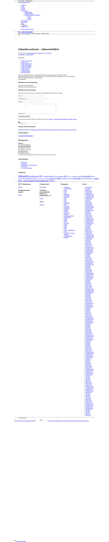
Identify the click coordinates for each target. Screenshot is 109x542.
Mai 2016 (87, 327)
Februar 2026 (88, 191)
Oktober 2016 (88, 320)
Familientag (74, 176)
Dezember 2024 (89, 206)
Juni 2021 (87, 256)
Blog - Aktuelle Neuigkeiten (25, 32)
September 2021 (89, 251)
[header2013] (24, 2)
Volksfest (52, 181)
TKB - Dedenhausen (86, 178)
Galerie (23, 8)
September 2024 (89, 210)
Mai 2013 (87, 379)
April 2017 (88, 312)
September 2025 (89, 197)
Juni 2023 (87, 226)
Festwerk (80, 176)
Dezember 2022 (89, 234)
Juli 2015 (87, 342)
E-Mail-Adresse (22, 98)
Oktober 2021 (88, 250)
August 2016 (88, 323)
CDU (40, 176)
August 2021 (88, 253)
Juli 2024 (87, 211)
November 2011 (89, 405)
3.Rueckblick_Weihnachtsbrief (26, 54)
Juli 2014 (87, 359)
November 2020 (89, 261)
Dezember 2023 (89, 218)
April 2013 (88, 380)
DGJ (65, 176)
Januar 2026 (88, 193)
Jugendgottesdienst (40, 178)
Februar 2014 (88, 366)
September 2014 (89, 356)
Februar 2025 (88, 203)
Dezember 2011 (89, 403)
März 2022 (88, 243)
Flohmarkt (93, 176)
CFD (43, 176)
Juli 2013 (87, 376)
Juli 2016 (87, 325)
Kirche (51, 178)
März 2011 (88, 415)
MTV (59, 178)
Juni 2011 (87, 412)
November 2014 (89, 353)
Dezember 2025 (89, 194)
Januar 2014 (88, 368)
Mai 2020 (87, 267)
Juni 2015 (87, 343)
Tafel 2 (29, 18)
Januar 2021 (88, 260)
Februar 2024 (88, 216)
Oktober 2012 (88, 389)
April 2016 (88, 329)
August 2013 (88, 375)
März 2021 (88, 257)
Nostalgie (64, 178)
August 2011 (88, 409)
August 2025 (88, 198)
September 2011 (89, 408)
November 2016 (89, 319)
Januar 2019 (88, 287)
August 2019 (88, 279)
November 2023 (89, 220)
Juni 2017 (87, 309)
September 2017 (89, 306)
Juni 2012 (87, 395)
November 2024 (89, 207)
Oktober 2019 (88, 276)
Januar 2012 (88, 402)
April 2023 (88, 228)
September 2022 (89, 237)
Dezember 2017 (89, 303)
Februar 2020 (88, 270)
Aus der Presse (33, 176)
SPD (79, 178)
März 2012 (88, 399)
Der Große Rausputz (26, 168)
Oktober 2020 (88, 263)
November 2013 (89, 370)
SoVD (75, 178)
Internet (34, 178)
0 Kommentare (32, 53)
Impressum (24, 22)
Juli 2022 (87, 240)
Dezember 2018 (89, 289)
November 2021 (89, 249)
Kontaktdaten (24, 20)
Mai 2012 (87, 396)
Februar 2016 (88, 332)
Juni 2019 (87, 280)
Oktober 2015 (88, 337)
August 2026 (88, 187)
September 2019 (89, 277)
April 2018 (88, 297)
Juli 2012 (87, 393)
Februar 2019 (88, 286)
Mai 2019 (87, 282)
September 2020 (89, 264)
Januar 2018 (88, 302)
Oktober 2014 (88, 355)
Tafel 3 (29, 19)
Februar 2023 (88, 231)
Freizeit (20, 178)
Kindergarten (46, 178)
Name (20, 96)
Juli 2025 (87, 200)
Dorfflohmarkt (28, 12)
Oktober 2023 (88, 221)
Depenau (61, 176)
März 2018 (88, 299)
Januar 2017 (88, 316)
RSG (71, 178)
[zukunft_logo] (24, 35)
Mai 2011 (87, 413)
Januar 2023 (88, 233)
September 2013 (89, 373)
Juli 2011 (87, 411)
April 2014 (88, 363)
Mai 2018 (87, 296)
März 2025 (88, 201)
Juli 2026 (87, 188)
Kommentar (21, 113)
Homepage (29, 178)
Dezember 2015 (89, 335)
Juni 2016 (87, 326)
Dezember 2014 (89, 352)
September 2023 (89, 223)
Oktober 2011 (88, 406)
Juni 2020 (87, 266)
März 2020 (88, 269)
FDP (77, 176)
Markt (55, 178)
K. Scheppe (48, 53)
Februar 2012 (88, 401)
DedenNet (51, 176)
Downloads (24, 10)
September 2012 (89, 390)
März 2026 (88, 190)
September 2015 (89, 339)
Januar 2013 (88, 385)
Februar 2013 (88, 383)
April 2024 (88, 213)
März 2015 (88, 347)
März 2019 (88, 284)
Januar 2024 (88, 217)
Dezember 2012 (89, 386)
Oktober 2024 (88, 208)
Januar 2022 (88, 246)
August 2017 (88, 307)
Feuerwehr (87, 176)
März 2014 (88, 365)
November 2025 (89, 195)
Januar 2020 (88, 271)
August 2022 (88, 238)
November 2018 (89, 290)
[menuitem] (60, 24)
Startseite (23, 5)
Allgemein (40, 53)
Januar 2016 (88, 333)
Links (22, 6)
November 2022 (89, 236)
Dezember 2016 (89, 317)
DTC (70, 176)
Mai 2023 (87, 227)
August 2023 (88, 224)
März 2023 (88, 230)
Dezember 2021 (89, 247)
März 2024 (88, 214)
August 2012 (88, 392)
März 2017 (88, 313)
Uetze (93, 178)
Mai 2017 (87, 310)
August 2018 (88, 293)
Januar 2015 (88, 350)
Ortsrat (68, 178)
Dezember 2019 (89, 273)
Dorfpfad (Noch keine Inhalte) (32, 15)
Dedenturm (56, 176)
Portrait (23, 9)
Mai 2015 (87, 345)
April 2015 (88, 346)
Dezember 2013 (89, 369)
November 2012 (89, 388)
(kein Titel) (24, 162)
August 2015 (88, 340)
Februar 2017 (88, 314)
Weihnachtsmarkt (29, 13)
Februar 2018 (88, 300)
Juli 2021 (87, 254)
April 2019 (88, 283)
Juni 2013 (87, 378)
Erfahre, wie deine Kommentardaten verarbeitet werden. (63, 119)
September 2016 (89, 322)
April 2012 (88, 398)
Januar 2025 (88, 204)
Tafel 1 (29, 16)
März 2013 (88, 382)
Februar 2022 (88, 244)
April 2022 (88, 241)
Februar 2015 (88, 349)
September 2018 (89, 292)
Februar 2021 (88, 259)
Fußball (24, 178)
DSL (68, 176)
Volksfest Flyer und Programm (29, 165)
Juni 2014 (87, 360)
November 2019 (89, 274)
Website (20, 101)
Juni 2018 (87, 294)
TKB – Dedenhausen (69, 230)
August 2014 (88, 357)
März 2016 (88, 330)
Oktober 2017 (88, 304)
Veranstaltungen (42, 180)
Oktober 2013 (88, 372)
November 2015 (89, 336)
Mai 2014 (87, 362)
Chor (46, 176)
